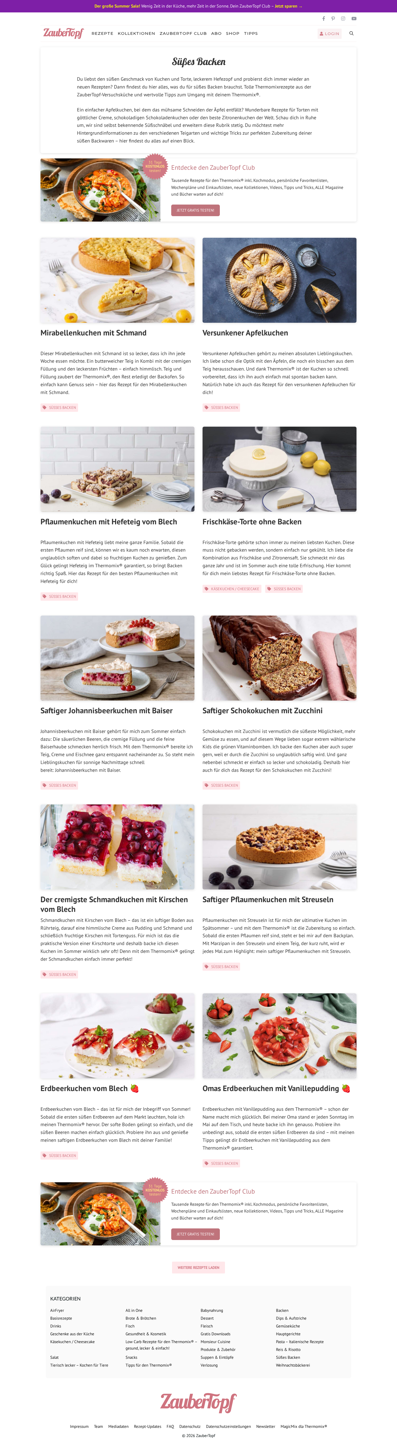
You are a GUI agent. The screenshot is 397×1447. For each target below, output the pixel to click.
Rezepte (102, 33)
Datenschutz (190, 1426)
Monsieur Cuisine (215, 1341)
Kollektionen (136, 33)
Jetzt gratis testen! (195, 210)
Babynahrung (212, 1310)
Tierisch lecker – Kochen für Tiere (79, 1365)
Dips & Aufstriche (291, 1318)
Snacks (131, 1357)
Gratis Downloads (215, 1333)
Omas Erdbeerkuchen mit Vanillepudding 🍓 (277, 1088)
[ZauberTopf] (65, 33)
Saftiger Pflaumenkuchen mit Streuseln (268, 899)
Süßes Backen (62, 407)
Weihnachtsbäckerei (293, 1365)
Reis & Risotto (288, 1349)
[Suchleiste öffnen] (351, 33)
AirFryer (57, 1310)
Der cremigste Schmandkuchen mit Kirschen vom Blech (114, 904)
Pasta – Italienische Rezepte (300, 1341)
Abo (216, 33)
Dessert (207, 1318)
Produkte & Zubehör (218, 1349)
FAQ (170, 1426)
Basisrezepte (61, 1318)
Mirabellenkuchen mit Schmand (94, 332)
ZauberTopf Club (183, 33)
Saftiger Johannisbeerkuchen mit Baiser (107, 710)
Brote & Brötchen (141, 1318)
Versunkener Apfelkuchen (245, 332)
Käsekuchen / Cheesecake (235, 588)
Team (98, 1426)
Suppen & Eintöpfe (217, 1357)
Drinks (55, 1326)
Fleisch (207, 1326)
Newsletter (265, 1426)
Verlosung (209, 1365)
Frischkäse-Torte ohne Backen (252, 521)
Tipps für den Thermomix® (149, 1365)
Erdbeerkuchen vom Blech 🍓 (90, 1088)
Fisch (130, 1326)
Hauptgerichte (288, 1333)
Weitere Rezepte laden (198, 1267)
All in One (134, 1310)
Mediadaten (118, 1426)
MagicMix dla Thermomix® (304, 1426)
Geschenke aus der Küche (72, 1333)
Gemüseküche (288, 1326)
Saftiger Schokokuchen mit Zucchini (263, 710)
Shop (233, 33)
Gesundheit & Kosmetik (146, 1333)
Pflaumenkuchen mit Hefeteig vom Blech (109, 521)
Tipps (251, 33)
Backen (282, 1310)
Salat (54, 1357)
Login (331, 33)
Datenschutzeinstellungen (228, 1426)
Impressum (79, 1426)
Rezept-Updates (147, 1426)
